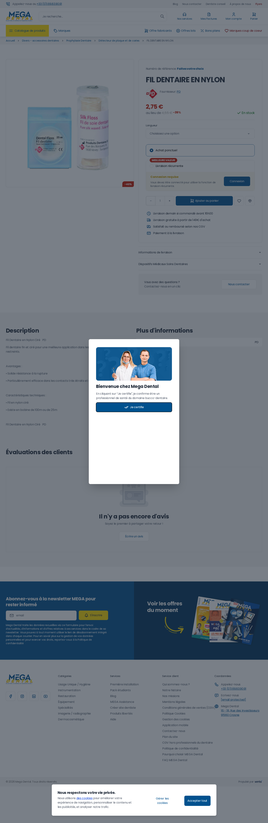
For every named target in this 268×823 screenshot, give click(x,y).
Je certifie (137, 407)
